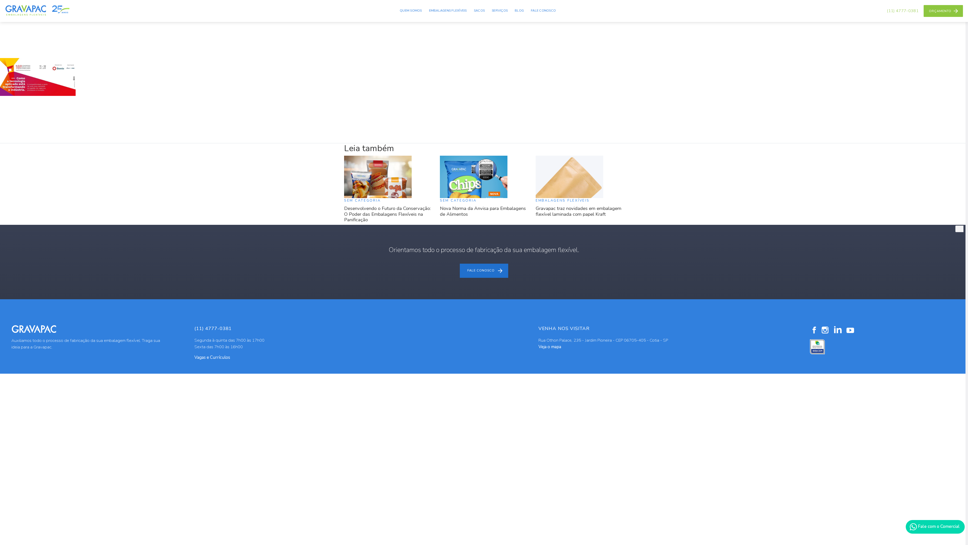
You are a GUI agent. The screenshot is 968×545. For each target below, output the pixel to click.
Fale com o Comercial (938, 526)
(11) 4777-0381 (903, 11)
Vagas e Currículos (212, 357)
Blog (519, 10)
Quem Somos (411, 10)
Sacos (479, 10)
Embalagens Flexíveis (448, 10)
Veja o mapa (549, 347)
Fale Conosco (543, 10)
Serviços (500, 10)
